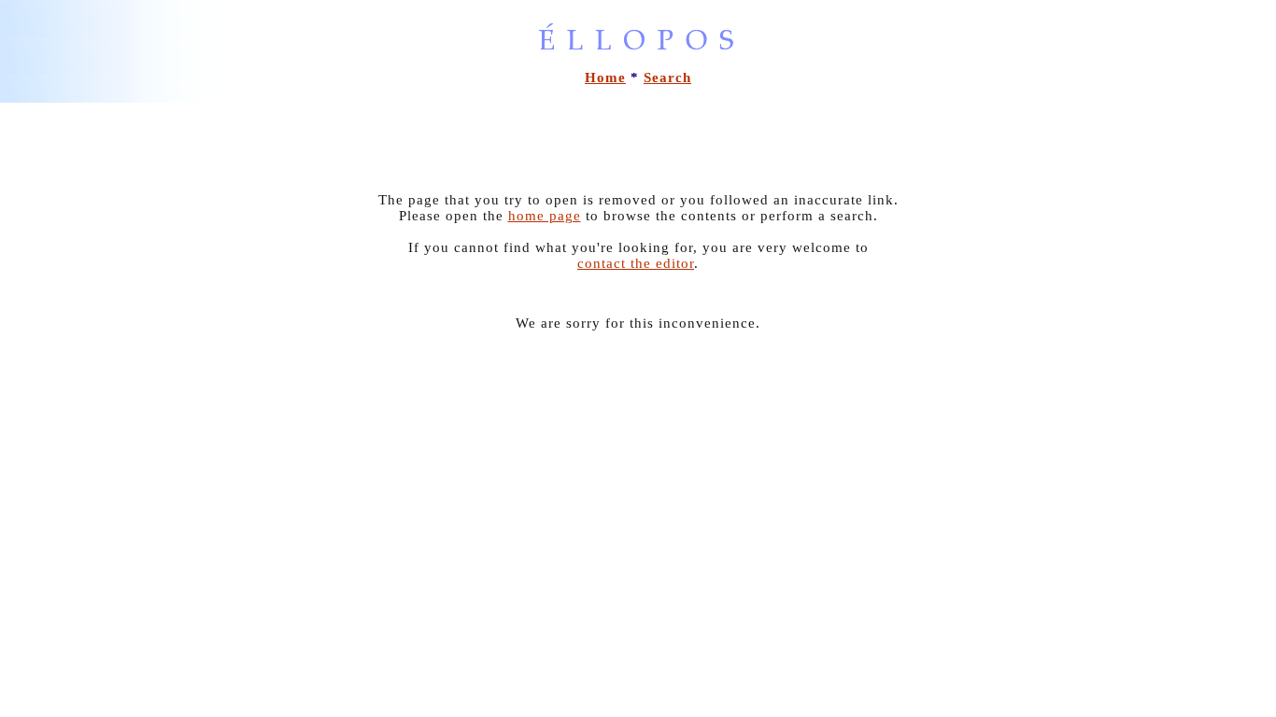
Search (667, 77)
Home (605, 77)
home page (544, 215)
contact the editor (635, 263)
